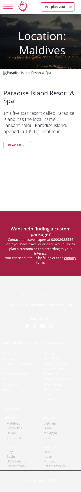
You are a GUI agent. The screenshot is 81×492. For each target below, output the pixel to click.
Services (9, 358)
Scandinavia (16, 466)
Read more (17, 145)
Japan (48, 456)
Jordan (49, 437)
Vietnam (50, 423)
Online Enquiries (15, 374)
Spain (11, 456)
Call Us (8, 379)
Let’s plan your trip (58, 7)
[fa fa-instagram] (53, 326)
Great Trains (53, 384)
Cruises (49, 353)
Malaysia (50, 433)
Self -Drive (52, 358)
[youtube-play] (44, 326)
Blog (6, 389)
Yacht (48, 395)
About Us (10, 353)
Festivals (50, 374)
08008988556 (62, 239)
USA (47, 452)
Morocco (50, 461)
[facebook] (37, 326)
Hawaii (12, 433)
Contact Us (11, 384)
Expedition (52, 389)
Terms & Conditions (18, 363)
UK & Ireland (16, 461)
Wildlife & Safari (56, 363)
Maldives (13, 423)
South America (55, 466)
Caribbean (14, 437)
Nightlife (50, 400)
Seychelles (14, 428)
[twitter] (29, 326)
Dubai (48, 428)
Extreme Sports (55, 369)
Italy (10, 452)
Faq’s (6, 369)
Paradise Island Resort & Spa (38, 97)
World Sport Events (58, 379)
